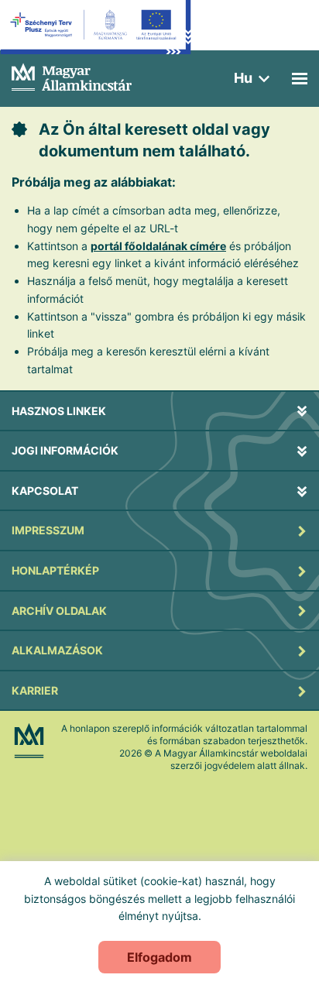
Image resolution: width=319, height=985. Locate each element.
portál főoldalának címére (158, 245)
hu (243, 78)
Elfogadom (159, 957)
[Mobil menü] (299, 78)
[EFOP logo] (95, 38)
